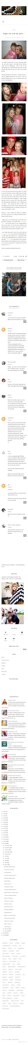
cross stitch (15, 956)
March (6, 864)
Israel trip (4, 974)
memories (11, 977)
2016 (4, 830)
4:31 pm (10, 527)
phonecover (17, 982)
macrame (4, 977)
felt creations (12, 961)
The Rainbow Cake (12, 731)
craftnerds (11, 951)
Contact (4, 674)
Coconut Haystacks (13, 721)
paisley (4, 982)
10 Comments (6, 256)
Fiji (18, 961)
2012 (4, 839)
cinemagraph (21, 948)
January (6, 931)
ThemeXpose (15, 1039)
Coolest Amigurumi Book (10, 895)
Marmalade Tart (8, 912)
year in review (5, 1008)
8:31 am (10, 453)
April (6, 862)
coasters (4, 951)
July (5, 856)
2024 (4, 813)
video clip (15, 1003)
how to (10, 972)
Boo (20, 945)
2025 (4, 811)
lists (24, 974)
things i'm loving (15, 1000)
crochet (18, 953)
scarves (21, 993)
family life (4, 961)
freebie (18, 964)
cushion (4, 958)
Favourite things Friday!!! (10, 875)
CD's (15, 948)
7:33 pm (10, 397)
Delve (6, 234)
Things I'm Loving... (9, 901)
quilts (11, 987)
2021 (4, 820)
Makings (4, 663)
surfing (16, 998)
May (6, 860)
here (3, 234)
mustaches (4, 979)
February (7, 928)
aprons (11, 943)
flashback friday (6, 964)
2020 (4, 822)
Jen (9, 484)
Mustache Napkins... (9, 909)
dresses (15, 958)
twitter (5, 640)
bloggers (15, 945)
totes (22, 1000)
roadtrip (9, 993)
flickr (22, 634)
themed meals (5, 1000)
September (7, 852)
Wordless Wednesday (9, 866)
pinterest (14, 634)
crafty (17, 951)
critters (12, 953)
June (6, 858)
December (7, 845)
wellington (5, 1006)
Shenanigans (7, 881)
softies (22, 995)
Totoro (4, 1003)
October (7, 849)
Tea (9, 379)
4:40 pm (10, 315)
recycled (4, 990)
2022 (4, 818)
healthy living (18, 969)
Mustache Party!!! (8, 906)
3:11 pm (10, 511)
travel (9, 1003)
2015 (4, 832)
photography (5, 985)
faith (14, 29)
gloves (4, 966)
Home (3, 657)
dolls (9, 958)
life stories (17, 974)
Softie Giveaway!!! (12, 786)
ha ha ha (4, 969)
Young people (7, 872)
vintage (21, 1003)
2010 (4, 843)
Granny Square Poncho (13, 710)
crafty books (5, 953)
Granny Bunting (12, 754)
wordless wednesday (15, 1006)
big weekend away (6, 945)
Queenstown (5, 987)
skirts (3, 995)
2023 (4, 815)
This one (9, 239)
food (13, 964)
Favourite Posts (5, 660)
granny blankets (12, 966)
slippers (9, 995)
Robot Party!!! (7, 884)
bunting (10, 948)
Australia (17, 943)
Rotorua (16, 993)
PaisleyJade (12, 362)
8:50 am (10, 487)
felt (14, 640)
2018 (4, 826)
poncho (19, 985)
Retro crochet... (8, 923)
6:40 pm (10, 381)
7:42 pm (10, 420)
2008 (4, 935)
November (7, 847)
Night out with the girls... (10, 915)
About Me (4, 671)
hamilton (10, 969)
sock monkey (16, 995)
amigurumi (4, 943)
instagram (5, 634)
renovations (11, 990)
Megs (9, 395)
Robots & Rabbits (8, 898)
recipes (23, 987)
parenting (10, 982)
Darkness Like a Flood (9, 918)
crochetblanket (6, 956)
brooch (4, 948)
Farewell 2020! (8, 293)
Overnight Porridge (13, 796)
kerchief (11, 974)
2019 (4, 824)
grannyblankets (21, 966)
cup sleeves (22, 956)
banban (10, 509)
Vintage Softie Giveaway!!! (14, 775)
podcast (13, 985)
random (17, 987)
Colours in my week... (9, 869)
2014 (4, 835)
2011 (4, 841)
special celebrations (7, 998)
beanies (23, 943)
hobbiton (4, 972)
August (6, 854)
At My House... (7, 926)
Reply (25, 321)
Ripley (3, 993)
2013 (4, 837)
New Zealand (18, 979)
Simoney (11, 418)
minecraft (17, 977)
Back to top (22, 1041)
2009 (4, 933)
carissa (10, 313)
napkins (11, 979)
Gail (9, 451)
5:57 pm (10, 364)
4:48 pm (10, 330)
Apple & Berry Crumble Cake (11, 892)
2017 (4, 828)
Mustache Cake (12, 700)
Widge (10, 328)
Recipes (3, 665)
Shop (3, 668)
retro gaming (20, 990)
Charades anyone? (8, 886)
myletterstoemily (14, 525)
